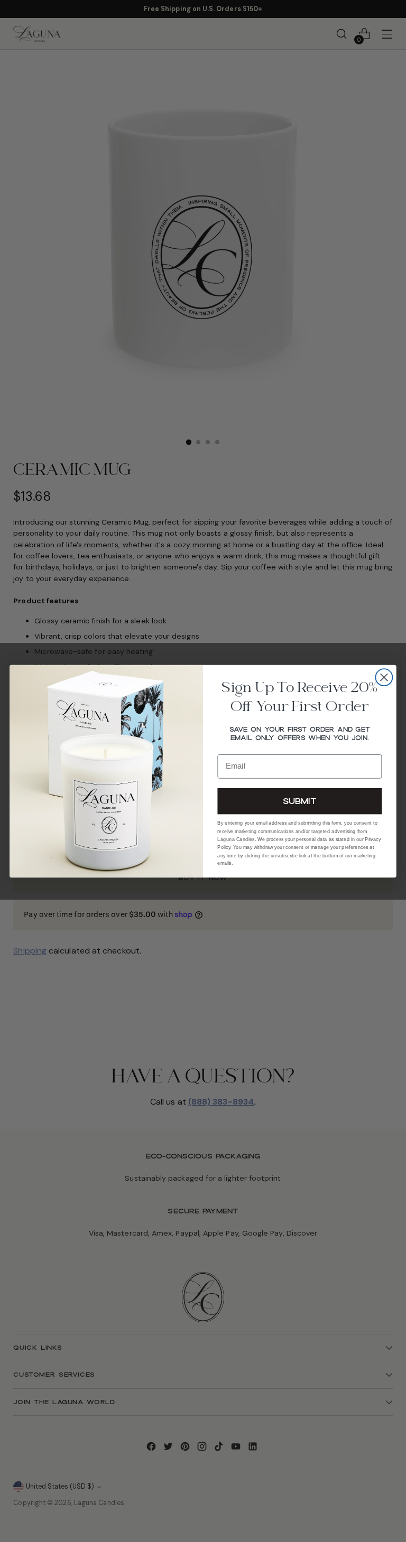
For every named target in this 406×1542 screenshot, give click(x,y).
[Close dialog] (383, 677)
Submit (300, 800)
